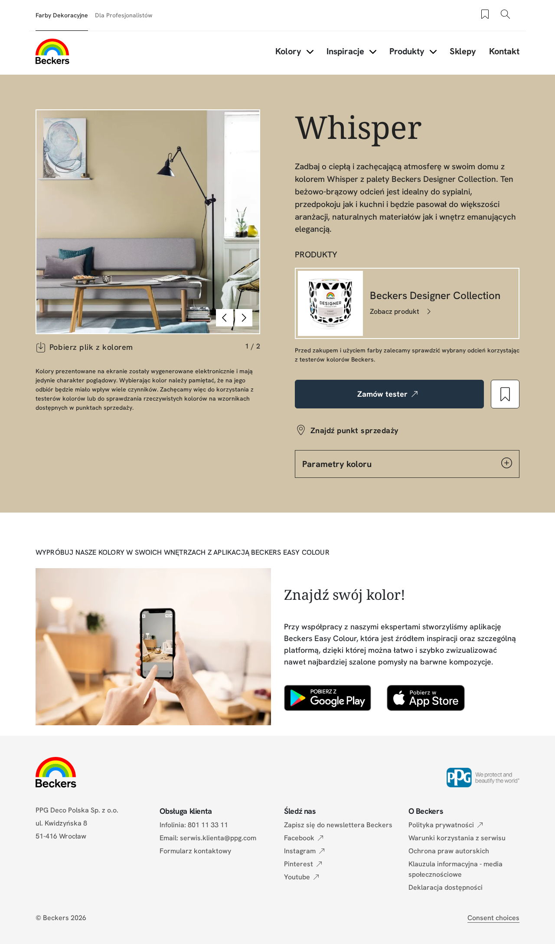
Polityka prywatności (441, 824)
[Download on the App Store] (425, 698)
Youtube (297, 877)
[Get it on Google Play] (327, 698)
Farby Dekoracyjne (62, 15)
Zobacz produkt (394, 311)
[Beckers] (52, 51)
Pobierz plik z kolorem (91, 347)
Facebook (299, 837)
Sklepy (463, 51)
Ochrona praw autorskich (448, 850)
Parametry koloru (337, 464)
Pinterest (298, 863)
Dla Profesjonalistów (124, 15)
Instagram (300, 850)
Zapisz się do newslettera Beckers (338, 824)
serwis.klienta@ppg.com (218, 837)
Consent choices (493, 917)
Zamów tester (382, 394)
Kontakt (504, 51)
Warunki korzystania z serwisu (457, 837)
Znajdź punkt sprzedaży (354, 430)
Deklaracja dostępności (445, 887)
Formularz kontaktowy (195, 850)
